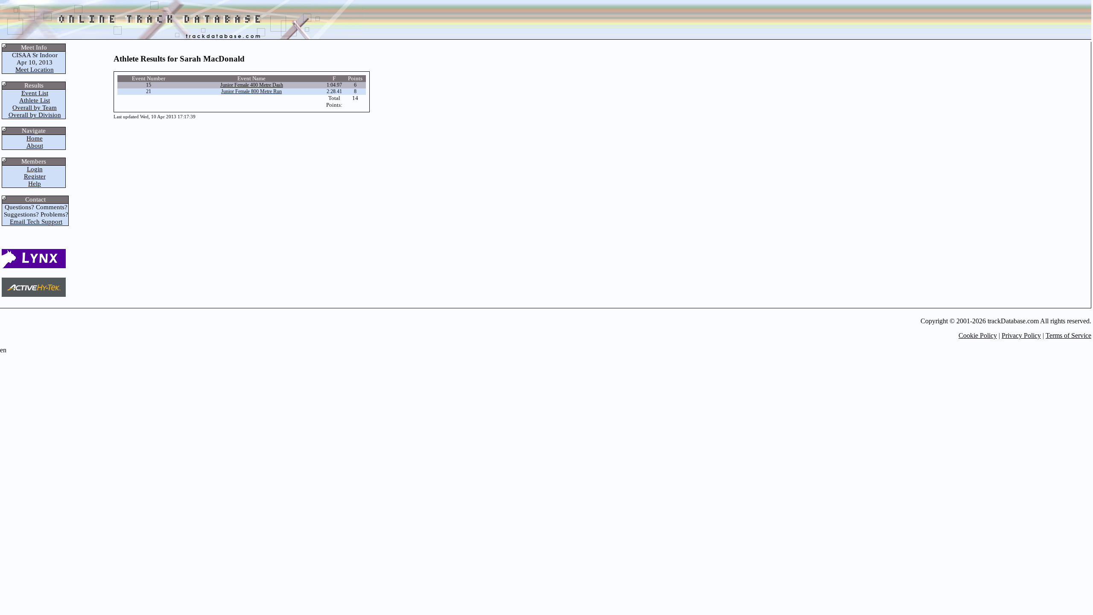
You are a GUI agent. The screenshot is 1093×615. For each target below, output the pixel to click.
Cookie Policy (978, 335)
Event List (34, 93)
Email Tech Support (36, 221)
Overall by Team (34, 107)
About (34, 145)
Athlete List (34, 100)
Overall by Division (35, 114)
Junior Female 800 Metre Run (251, 91)
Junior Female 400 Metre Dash (251, 85)
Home (34, 138)
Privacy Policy (1021, 335)
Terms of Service (1068, 335)
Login (35, 169)
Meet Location (34, 69)
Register (35, 176)
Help (34, 183)
